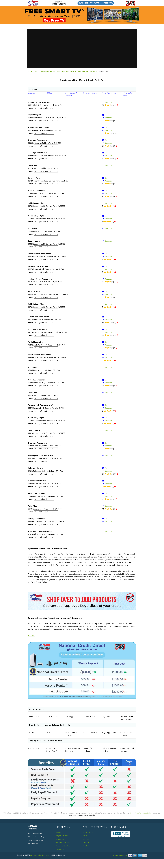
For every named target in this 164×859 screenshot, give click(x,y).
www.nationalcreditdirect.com (40, 855)
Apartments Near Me (64, 71)
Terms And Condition (63, 846)
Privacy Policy (60, 849)
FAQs (85, 836)
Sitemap (86, 842)
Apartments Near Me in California (85, 71)
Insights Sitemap (62, 836)
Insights (36, 71)
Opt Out (86, 839)
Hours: (31, 108)
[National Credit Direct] (36, 3)
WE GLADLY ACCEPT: (120, 855)
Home (30, 71)
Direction (108, 102)
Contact (86, 846)
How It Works (88, 832)
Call (106, 115)
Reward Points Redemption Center (140, 813)
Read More (31, 636)
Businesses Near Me (48, 71)
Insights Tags (60, 839)
